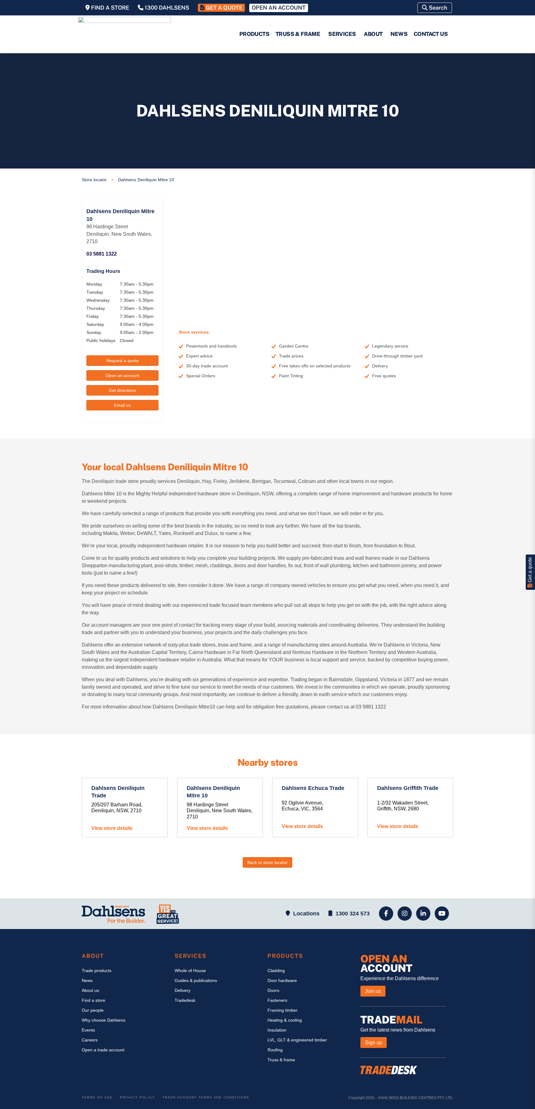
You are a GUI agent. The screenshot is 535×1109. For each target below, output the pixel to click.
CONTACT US (431, 34)
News (87, 980)
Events (88, 1030)
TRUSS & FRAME (298, 34)
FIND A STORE (109, 8)
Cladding (276, 970)
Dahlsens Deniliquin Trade (118, 792)
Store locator (94, 179)
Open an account (122, 375)
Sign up (373, 1042)
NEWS (398, 34)
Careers (90, 1039)
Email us (122, 405)
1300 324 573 (353, 913)
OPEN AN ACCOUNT (279, 7)
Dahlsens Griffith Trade (407, 788)
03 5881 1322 (101, 253)
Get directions (122, 390)
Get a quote (530, 570)
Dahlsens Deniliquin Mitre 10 (146, 179)
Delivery (182, 990)
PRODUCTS (254, 34)
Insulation (277, 1030)
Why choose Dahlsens (103, 1020)
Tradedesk (185, 1000)
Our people (93, 1010)
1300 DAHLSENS (166, 8)
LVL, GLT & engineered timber (297, 1039)
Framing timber (283, 1010)
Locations (306, 913)
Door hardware (282, 980)
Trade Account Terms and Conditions (206, 1097)
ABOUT (373, 34)
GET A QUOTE (223, 7)
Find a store (93, 1000)
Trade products (96, 970)
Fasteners (277, 1000)
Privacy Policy (137, 1097)
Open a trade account (103, 1049)
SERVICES (342, 34)
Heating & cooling (285, 1020)
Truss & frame (281, 1059)
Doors (273, 990)
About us (90, 990)
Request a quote (122, 360)
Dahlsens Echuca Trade (313, 788)
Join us (373, 991)
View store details (112, 828)
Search (437, 7)
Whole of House (190, 970)
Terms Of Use (97, 1097)
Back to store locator (267, 862)
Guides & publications (196, 980)
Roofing (275, 1049)
